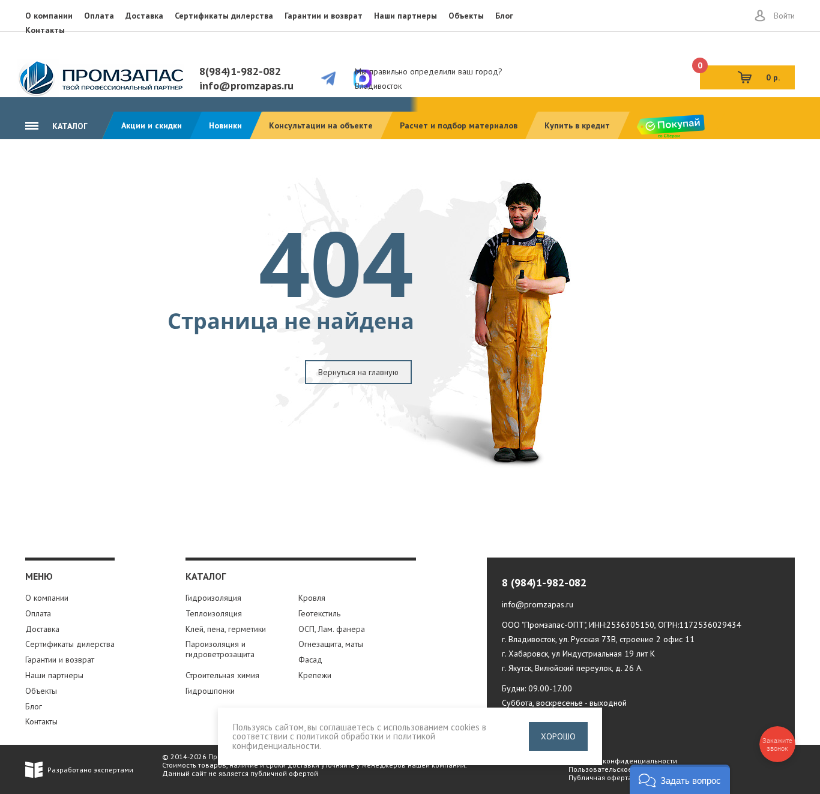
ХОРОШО (558, 736)
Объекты (466, 15)
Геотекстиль (319, 613)
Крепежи (314, 675)
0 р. (740, 74)
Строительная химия (222, 675)
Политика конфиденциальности (622, 760)
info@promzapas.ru (246, 85)
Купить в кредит (577, 125)
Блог (504, 15)
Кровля (311, 597)
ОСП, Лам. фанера (331, 629)
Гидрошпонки (210, 690)
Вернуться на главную (358, 372)
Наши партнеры (405, 15)
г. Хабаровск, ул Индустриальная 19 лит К (578, 653)
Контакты (45, 30)
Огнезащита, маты (330, 644)
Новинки (225, 125)
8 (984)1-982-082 (544, 582)
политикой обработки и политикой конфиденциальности (333, 740)
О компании (49, 15)
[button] (680, 779)
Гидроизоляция (213, 597)
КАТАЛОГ (69, 126)
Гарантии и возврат (324, 15)
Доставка (144, 15)
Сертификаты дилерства (224, 15)
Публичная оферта (600, 777)
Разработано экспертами (90, 769)
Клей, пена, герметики (225, 629)
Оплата (99, 15)
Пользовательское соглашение (621, 769)
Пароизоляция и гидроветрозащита (220, 649)
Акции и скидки (151, 125)
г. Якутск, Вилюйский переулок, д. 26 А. (572, 668)
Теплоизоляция (213, 613)
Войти (784, 15)
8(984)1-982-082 (240, 71)
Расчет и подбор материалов (458, 125)
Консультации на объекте (321, 125)
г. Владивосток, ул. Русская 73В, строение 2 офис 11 (598, 639)
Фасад (310, 659)
